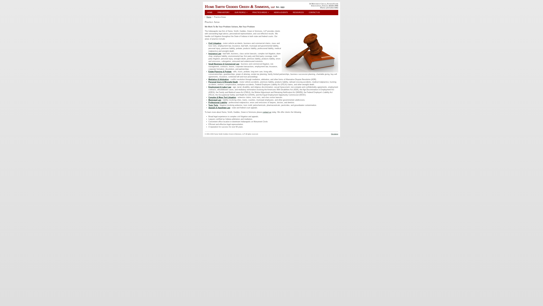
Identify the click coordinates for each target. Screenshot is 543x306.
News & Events (281, 12)
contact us (267, 112)
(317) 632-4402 (332, 8)
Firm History (223, 12)
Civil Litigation (214, 43)
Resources (298, 12)
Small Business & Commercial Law (223, 64)
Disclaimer (334, 134)
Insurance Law (214, 54)
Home (209, 12)
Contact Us (314, 12)
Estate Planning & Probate (219, 72)
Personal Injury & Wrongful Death (223, 82)
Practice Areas (259, 12)
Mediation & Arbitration (218, 79)
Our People (240, 12)
